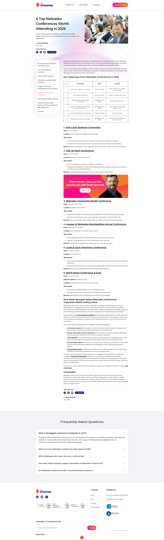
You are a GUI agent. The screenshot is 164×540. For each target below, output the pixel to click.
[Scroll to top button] (82, 537)
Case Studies (83, 5)
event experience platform (85, 315)
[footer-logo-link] (62, 491)
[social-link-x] (46, 497)
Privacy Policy (95, 507)
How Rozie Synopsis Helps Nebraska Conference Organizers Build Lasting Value (47, 105)
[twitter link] (37, 52)
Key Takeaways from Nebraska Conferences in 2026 (46, 65)
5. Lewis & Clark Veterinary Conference (45, 94)
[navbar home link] (44, 5)
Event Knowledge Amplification (117, 495)
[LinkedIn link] (41, 52)
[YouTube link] (44, 52)
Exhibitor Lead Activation (114, 499)
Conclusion (40, 111)
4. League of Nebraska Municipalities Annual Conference (47, 87)
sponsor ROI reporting (79, 356)
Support (94, 503)
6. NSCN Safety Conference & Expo (47, 99)
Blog (92, 495)
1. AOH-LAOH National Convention (44, 71)
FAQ (92, 499)
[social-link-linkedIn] (37, 497)
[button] (69, 5)
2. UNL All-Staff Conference (45, 76)
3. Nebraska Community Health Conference (46, 81)
